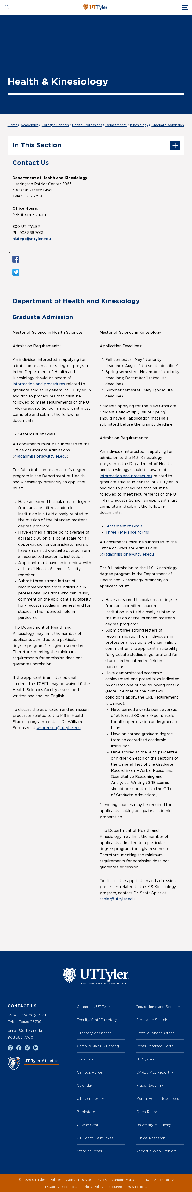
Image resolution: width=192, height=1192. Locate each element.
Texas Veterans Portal (155, 1046)
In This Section (36, 145)
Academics (29, 125)
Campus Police (89, 1072)
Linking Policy (92, 1186)
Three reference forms (127, 532)
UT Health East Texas (95, 1138)
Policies (56, 1179)
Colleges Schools (55, 125)
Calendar (84, 1085)
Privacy (101, 1179)
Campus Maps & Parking (98, 1046)
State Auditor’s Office (155, 1033)
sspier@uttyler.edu (117, 899)
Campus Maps (123, 1179)
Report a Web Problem (156, 1151)
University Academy (153, 1125)
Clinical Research (150, 1138)
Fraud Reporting (150, 1085)
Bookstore (86, 1111)
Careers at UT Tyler (93, 1006)
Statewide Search (151, 1020)
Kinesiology (139, 125)
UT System (145, 1059)
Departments (116, 125)
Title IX (144, 1179)
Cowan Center (89, 1125)
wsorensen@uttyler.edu (59, 728)
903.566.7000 (20, 1037)
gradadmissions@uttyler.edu (40, 456)
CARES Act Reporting (155, 1072)
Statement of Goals (123, 526)
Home (13, 125)
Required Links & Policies (127, 1186)
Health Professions (87, 125)
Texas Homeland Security (158, 1006)
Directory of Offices (94, 1033)
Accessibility (164, 1179)
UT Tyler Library (90, 1098)
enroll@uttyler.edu (25, 1031)
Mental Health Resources (157, 1098)
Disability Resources (61, 1186)
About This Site (78, 1179)
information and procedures (39, 384)
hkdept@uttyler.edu (31, 239)
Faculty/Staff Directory (97, 1020)
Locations (85, 1059)
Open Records (149, 1111)
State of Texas (89, 1151)
